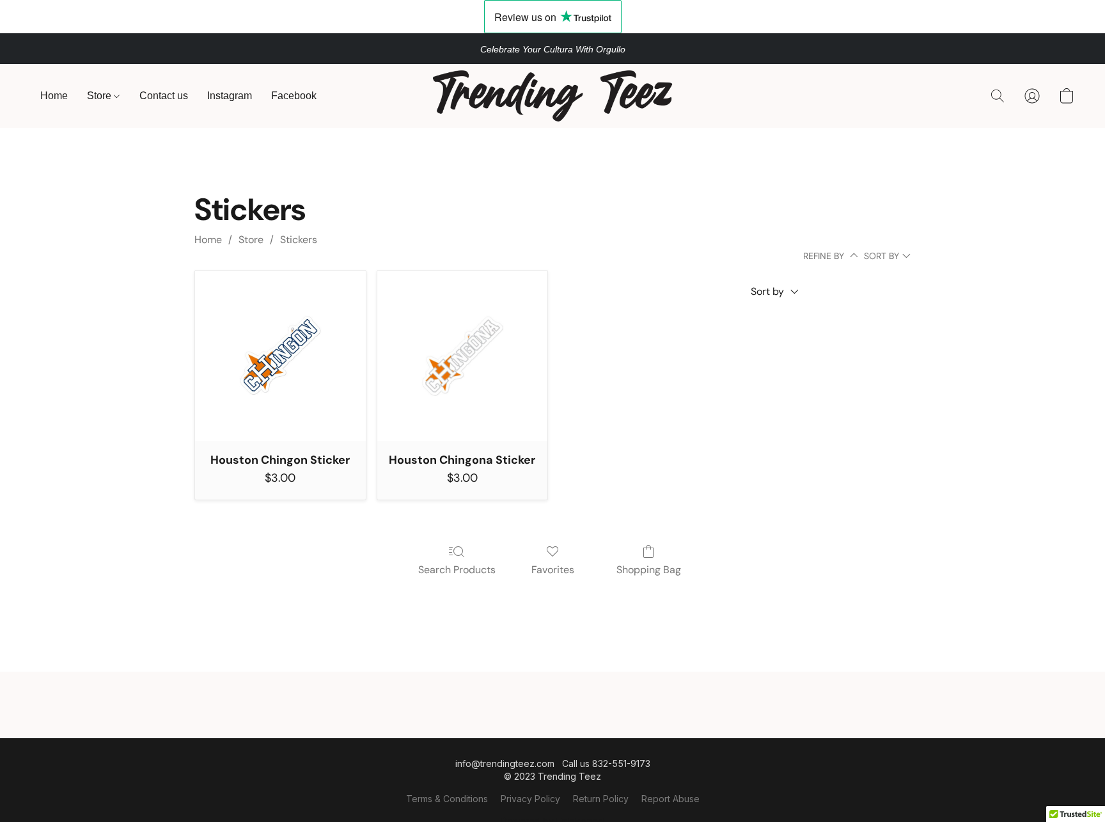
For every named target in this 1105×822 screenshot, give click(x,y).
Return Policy (601, 798)
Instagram (229, 95)
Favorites (552, 569)
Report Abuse (670, 798)
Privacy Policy (530, 798)
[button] (552, 96)
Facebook (294, 95)
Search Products (457, 569)
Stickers (298, 239)
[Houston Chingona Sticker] (462, 356)
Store (100, 95)
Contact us (163, 95)
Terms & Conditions (447, 798)
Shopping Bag (648, 569)
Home (54, 95)
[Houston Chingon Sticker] (280, 356)
